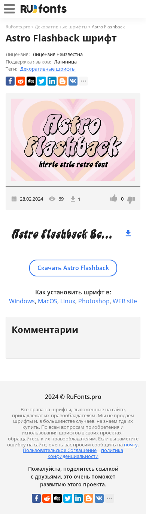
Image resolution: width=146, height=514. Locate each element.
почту (131, 444)
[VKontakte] (73, 81)
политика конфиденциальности (85, 453)
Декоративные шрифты (48, 68)
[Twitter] (41, 81)
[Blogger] (62, 81)
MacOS (47, 301)
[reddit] (20, 81)
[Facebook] (10, 81)
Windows (22, 301)
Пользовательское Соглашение (60, 450)
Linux (67, 301)
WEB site (125, 301)
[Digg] (31, 81)
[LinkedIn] (52, 81)
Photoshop (94, 301)
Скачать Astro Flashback (73, 268)
